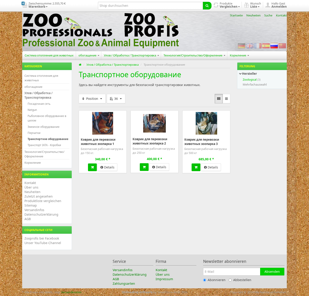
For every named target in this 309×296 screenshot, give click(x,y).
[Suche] (207, 5)
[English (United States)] (249, 45)
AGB (27, 219)
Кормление (238, 55)
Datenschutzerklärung (41, 214)
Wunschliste (91, 114)
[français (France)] (257, 45)
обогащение (87, 55)
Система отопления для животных (49, 55)
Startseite (236, 15)
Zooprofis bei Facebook (41, 238)
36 (116, 98)
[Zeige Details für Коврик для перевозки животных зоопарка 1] (102, 123)
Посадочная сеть (39, 104)
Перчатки (34, 133)
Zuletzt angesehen (38, 196)
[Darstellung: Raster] (219, 98)
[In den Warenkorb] (92, 167)
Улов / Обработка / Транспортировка (130, 55)
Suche (268, 15)
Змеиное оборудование (43, 127)
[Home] (80, 65)
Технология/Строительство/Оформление (193, 55)
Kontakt (281, 15)
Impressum (164, 279)
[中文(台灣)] (282, 45)
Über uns (31, 187)
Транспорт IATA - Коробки (44, 145)
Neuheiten (253, 15)
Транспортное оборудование (48, 139)
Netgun (32, 110)
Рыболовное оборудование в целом (47, 118)
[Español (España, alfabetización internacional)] (266, 45)
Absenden (272, 271)
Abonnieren (217, 280)
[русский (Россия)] (274, 45)
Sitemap (30, 205)
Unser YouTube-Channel (42, 243)
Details (108, 167)
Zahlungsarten (124, 283)
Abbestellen (242, 280)
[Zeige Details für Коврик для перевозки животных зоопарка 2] (154, 123)
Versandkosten (71, 292)
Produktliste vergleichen (42, 201)
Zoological (250, 79)
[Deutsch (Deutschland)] (241, 45)
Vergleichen (116, 114)
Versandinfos (34, 210)
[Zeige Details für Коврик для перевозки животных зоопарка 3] (206, 123)
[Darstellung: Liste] (226, 98)
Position (92, 98)
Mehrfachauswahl (255, 84)
